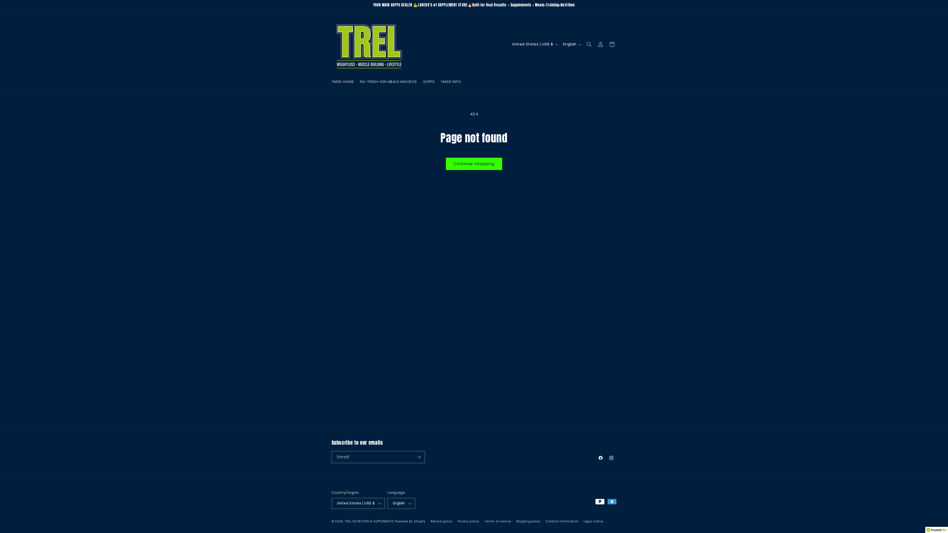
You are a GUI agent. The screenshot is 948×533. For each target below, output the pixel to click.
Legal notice (593, 521)
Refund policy (442, 521)
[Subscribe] (418, 457)
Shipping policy (528, 521)
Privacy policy (468, 521)
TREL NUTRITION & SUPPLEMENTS (369, 521)
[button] (589, 44)
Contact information (562, 521)
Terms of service (497, 521)
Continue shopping (474, 164)
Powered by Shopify (410, 521)
